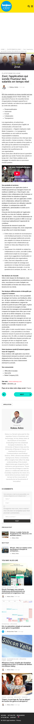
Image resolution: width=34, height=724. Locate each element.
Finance (4, 587)
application (7, 404)
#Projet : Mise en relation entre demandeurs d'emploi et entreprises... (21, 549)
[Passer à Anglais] (18, 716)
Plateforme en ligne (11, 73)
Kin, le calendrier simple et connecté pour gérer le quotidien (16, 627)
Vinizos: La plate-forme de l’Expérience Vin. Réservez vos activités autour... (21, 533)
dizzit (16, 587)
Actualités (11, 715)
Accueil (3, 715)
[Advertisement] (17, 30)
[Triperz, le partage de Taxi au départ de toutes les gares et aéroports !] (17, 684)
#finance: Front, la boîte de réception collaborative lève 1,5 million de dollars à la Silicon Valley (17, 664)
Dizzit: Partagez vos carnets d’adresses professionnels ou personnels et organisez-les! (13, 591)
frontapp (9, 660)
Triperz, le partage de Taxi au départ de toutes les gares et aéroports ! (16, 700)
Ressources (21, 715)
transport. (25, 697)
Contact (13, 717)
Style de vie (5, 717)
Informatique (5, 623)
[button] (29, 6)
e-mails (4, 660)
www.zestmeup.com (15, 381)
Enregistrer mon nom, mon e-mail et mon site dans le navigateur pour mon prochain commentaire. (17, 511)
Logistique (10, 697)
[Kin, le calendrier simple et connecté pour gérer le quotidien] (17, 611)
